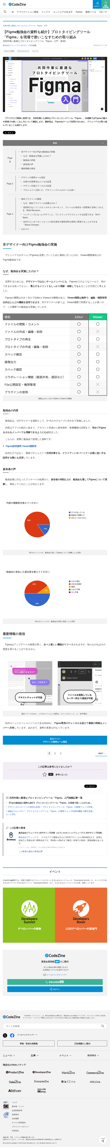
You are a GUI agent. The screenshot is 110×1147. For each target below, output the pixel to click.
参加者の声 (28, 164)
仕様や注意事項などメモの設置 (37, 181)
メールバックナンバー (57, 974)
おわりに (25, 228)
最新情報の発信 (28, 168)
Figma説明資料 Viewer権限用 (21, 446)
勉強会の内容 (29, 160)
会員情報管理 (17, 1110)
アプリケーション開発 (27, 11)
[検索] (5, 12)
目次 (55, 142)
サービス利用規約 (19, 1122)
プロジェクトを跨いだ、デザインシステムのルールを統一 (49, 189)
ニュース (7, 1055)
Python (79, 11)
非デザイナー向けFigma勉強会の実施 (38, 151)
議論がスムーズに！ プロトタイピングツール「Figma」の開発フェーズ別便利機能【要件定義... (51, 811)
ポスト (10, 132)
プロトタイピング (23, 51)
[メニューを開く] (4, 4)
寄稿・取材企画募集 (29, 1043)
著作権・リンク (18, 1106)
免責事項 (15, 1114)
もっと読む (11, 814)
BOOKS (92, 1055)
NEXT (100, 753)
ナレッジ (35, 51)
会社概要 (15, 1118)
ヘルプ (14, 1102)
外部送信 (15, 1130)
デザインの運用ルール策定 (33, 177)
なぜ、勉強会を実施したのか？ (37, 155)
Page (10, 183)
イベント (63, 1055)
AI (13, 11)
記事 (33, 1055)
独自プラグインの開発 (31, 198)
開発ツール (91, 11)
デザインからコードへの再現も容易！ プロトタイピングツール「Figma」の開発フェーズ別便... (51, 806)
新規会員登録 (56, 982)
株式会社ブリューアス (29, 837)
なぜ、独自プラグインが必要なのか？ (40, 203)
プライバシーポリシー (20, 1126)
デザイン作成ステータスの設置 (37, 185)
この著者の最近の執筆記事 (31, 851)
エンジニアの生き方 (63, 11)
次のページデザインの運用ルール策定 (55, 740)
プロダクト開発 (9, 51)
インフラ (46, 11)
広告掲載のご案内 (82, 1043)
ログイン (56, 989)
